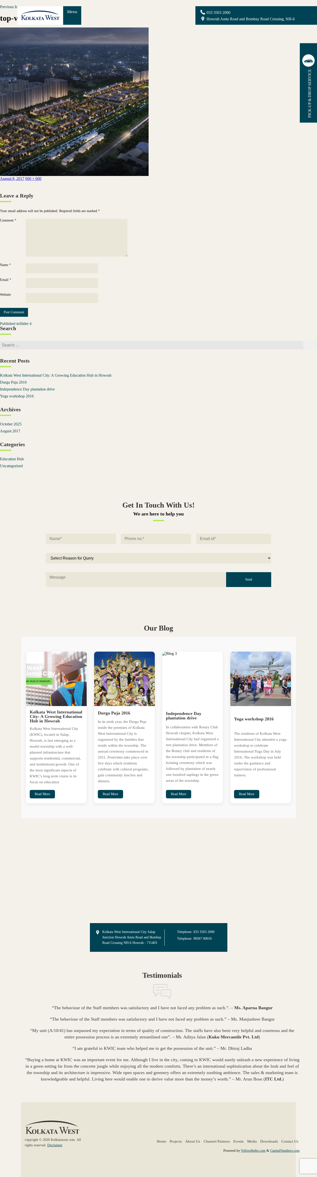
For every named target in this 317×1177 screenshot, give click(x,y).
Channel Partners (217, 1141)
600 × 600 (33, 178)
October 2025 (11, 424)
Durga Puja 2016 (13, 382)
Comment (8, 220)
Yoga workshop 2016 (17, 396)
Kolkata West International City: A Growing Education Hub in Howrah (55, 375)
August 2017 (10, 431)
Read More (42, 794)
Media (252, 1141)
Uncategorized (11, 466)
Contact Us (289, 1141)
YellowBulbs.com (253, 1150)
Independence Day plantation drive (27, 389)
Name (5, 265)
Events (238, 1141)
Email (5, 280)
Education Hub (12, 459)
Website (5, 294)
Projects (176, 1141)
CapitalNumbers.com (285, 1150)
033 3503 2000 (218, 12)
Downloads (269, 1141)
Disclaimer (54, 1145)
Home (161, 1141)
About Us (192, 1141)
